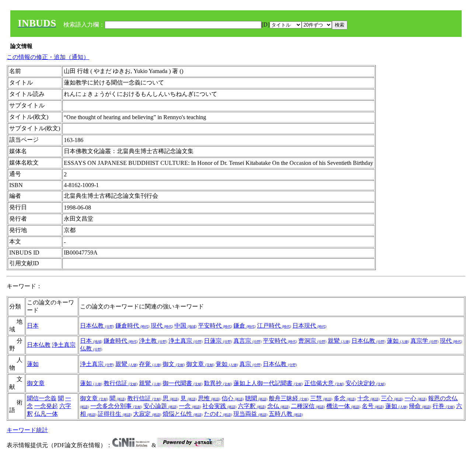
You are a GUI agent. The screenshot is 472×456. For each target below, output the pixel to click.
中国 (185, 325)
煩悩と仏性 (182, 414)
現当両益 (250, 414)
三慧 (321, 398)
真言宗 (247, 341)
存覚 (150, 364)
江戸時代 (274, 325)
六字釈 (252, 406)
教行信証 (121, 383)
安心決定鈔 (365, 383)
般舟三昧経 (289, 398)
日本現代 (309, 325)
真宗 (250, 364)
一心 (416, 398)
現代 (162, 325)
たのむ (218, 414)
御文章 (200, 364)
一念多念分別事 (116, 406)
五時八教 (286, 414)
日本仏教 (97, 325)
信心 (233, 398)
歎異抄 (218, 383)
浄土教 (153, 341)
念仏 (278, 406)
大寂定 (147, 414)
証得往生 (115, 414)
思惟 (209, 398)
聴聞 (256, 398)
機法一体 (343, 406)
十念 (368, 398)
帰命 (420, 406)
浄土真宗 (64, 345)
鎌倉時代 (132, 325)
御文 (174, 364)
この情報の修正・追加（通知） (48, 57)
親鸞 (339, 341)
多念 (345, 398)
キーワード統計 (27, 430)
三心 (392, 398)
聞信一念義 (41, 398)
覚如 (227, 364)
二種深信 (308, 406)
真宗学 (424, 341)
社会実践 (219, 406)
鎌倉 (244, 325)
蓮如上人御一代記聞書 (268, 383)
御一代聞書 (182, 383)
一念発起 (46, 406)
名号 (373, 406)
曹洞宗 (312, 341)
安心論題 (160, 406)
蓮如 (398, 341)
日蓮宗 (218, 341)
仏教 (91, 348)
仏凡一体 (46, 414)
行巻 (444, 406)
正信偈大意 (324, 383)
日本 (33, 325)
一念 (190, 406)
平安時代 (215, 325)
